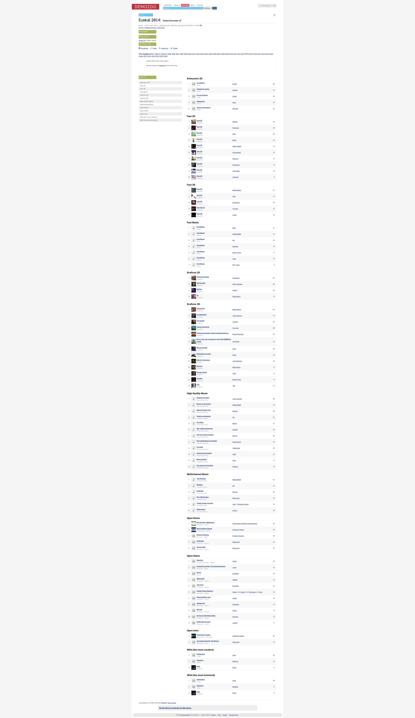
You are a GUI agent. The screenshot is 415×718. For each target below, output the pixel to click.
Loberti (234, 623)
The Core (200, 585)
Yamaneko (236, 171)
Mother (199, 289)
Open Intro (144, 114)
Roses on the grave (204, 404)
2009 (227, 54)
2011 (235, 54)
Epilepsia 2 (201, 101)
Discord (225, 715)
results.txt (142, 40)
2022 (149, 56)
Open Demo (144, 108)
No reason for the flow (205, 465)
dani (260, 592)
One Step (200, 422)
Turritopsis (252, 592)
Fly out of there (202, 95)
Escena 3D (200, 308)
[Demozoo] (145, 7)
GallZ (234, 454)
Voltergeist (236, 448)
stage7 (234, 436)
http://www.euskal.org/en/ (152, 28)
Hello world (201, 509)
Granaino (235, 586)
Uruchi (234, 510)
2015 (251, 54)
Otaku (242, 592)
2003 (202, 54)
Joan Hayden (237, 399)
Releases (168, 5)
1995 (169, 54)
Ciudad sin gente (203, 89)
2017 (259, 54)
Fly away (200, 447)
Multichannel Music (146, 104)
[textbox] (183, 8)
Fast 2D (142, 86)
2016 (255, 54)
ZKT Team (236, 265)
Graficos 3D (144, 98)
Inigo (234, 349)
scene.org (164, 48)
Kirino (199, 572)
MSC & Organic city (204, 410)
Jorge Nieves (237, 316)
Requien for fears (203, 398)
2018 (263, 54)
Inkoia (234, 96)
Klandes (235, 246)
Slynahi (235, 90)
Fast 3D (142, 89)
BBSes (192, 5)
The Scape (200, 321)
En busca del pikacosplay (206, 616)
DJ (198, 295)
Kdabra (235, 411)
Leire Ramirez (237, 361)
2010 (231, 54)
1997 (177, 54)
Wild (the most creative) (148, 117)
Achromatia (201, 547)
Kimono (199, 366)
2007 (219, 54)
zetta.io (213, 715)
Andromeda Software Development (244, 523)
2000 (190, 54)
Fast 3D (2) (201, 207)
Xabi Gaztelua (237, 284)
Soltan (234, 598)
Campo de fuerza (203, 327)
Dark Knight (201, 283)
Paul (233, 196)
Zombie (199, 378)
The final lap (201, 478)
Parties (185, 5)
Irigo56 (235, 429)
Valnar (234, 561)
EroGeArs (235, 604)
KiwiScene (236, 542)
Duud (234, 355)
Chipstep (200, 491)
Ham (234, 504)
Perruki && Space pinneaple (207, 441)
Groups (177, 5)
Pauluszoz (236, 165)
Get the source (233, 715)
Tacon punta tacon (203, 107)
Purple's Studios (238, 536)
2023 (153, 56)
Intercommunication (204, 453)
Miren (234, 140)
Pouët (155, 48)
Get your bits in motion (205, 435)
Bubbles (200, 485)
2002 (198, 54)
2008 (223, 54)
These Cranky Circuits (205, 503)
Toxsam (235, 209)
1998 (181, 54)
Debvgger (236, 498)
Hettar (234, 592)
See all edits (172, 703)
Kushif (234, 84)
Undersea (200, 541)
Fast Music (144, 92)
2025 (161, 56)
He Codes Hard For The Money (208, 641)
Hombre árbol (202, 372)
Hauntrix (200, 560)
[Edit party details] (274, 15)
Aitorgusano (236, 442)
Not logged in (266, 6)
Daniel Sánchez (237, 334)
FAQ (219, 715)
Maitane (235, 661)
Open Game (144, 111)
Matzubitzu (236, 296)
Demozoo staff (185, 715)
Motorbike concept (204, 354)
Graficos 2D (144, 95)
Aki (233, 240)
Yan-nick (235, 328)
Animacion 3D (145, 82)
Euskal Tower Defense (205, 591)
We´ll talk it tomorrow (205, 428)
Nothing (235, 466)
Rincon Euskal (202, 348)
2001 (194, 54)
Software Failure (243, 504)
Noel (234, 134)
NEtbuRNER (236, 234)
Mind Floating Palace (204, 529)
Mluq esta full (202, 459)
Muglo (234, 423)
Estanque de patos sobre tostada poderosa (212, 333)
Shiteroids (200, 579)
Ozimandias (236, 152)
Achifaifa (235, 573)
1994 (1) (157, 54)
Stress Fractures (203, 535)
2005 (210, 54)
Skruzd (199, 609)
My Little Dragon (203, 497)
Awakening (201, 603)
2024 (157, 56)
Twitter (175, 48)
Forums (200, 5)
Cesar (234, 215)
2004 (206, 54)
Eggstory (200, 660)
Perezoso (235, 128)
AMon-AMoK (236, 146)
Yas (233, 386)
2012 (239, 54)
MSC (234, 228)
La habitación (202, 314)
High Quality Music (146, 101)
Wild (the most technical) (148, 120)
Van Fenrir (235, 341)
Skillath (235, 580)
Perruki (234, 492)
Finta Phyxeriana (203, 277)
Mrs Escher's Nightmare (205, 522)
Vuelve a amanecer (204, 416)
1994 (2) (164, 54)
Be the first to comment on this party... (175, 708)
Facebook (144, 48)
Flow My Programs (204, 635)
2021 (145, 56)
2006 (215, 54)
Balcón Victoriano (203, 360)
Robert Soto (236, 379)
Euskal (145, 54)
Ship (198, 666)
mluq (234, 102)
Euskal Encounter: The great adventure (211, 566)
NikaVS (235, 122)
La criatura (201, 83)
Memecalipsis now (204, 597)
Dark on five (236, 252)
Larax (234, 567)
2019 (267, 54)
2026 (165, 56)
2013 (243, 54)
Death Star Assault (203, 622)
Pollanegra (201, 654)
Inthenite (235, 177)
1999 (185, 54)
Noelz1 (234, 290)
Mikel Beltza (236, 190)
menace (164, 703)
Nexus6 (235, 108)
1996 (173, 54)
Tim (198, 385)
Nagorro (235, 159)
